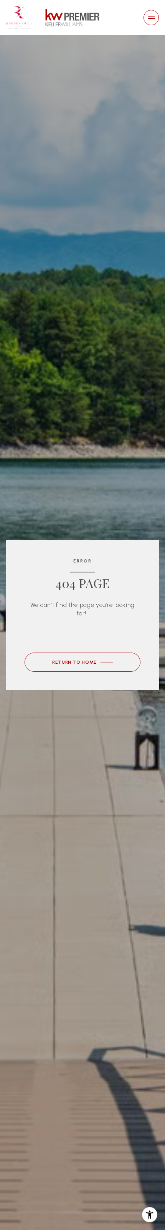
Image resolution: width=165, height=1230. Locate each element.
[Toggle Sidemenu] (151, 17)
